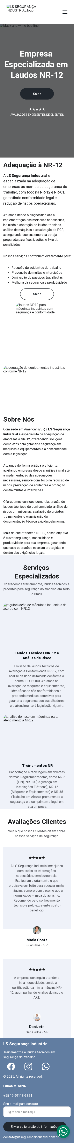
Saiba (37, 94)
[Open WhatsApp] (63, 1131)
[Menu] (64, 12)
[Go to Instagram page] (28, 1066)
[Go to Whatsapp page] (46, 1066)
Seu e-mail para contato (20, 1104)
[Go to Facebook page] (11, 1066)
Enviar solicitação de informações (35, 1127)
